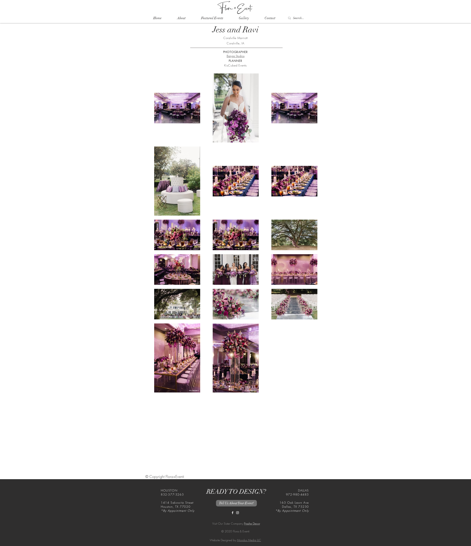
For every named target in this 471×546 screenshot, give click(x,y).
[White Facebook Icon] (232, 513)
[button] (212, 18)
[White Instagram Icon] (237, 513)
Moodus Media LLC (249, 540)
